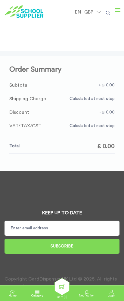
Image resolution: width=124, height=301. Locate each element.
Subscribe (62, 246)
